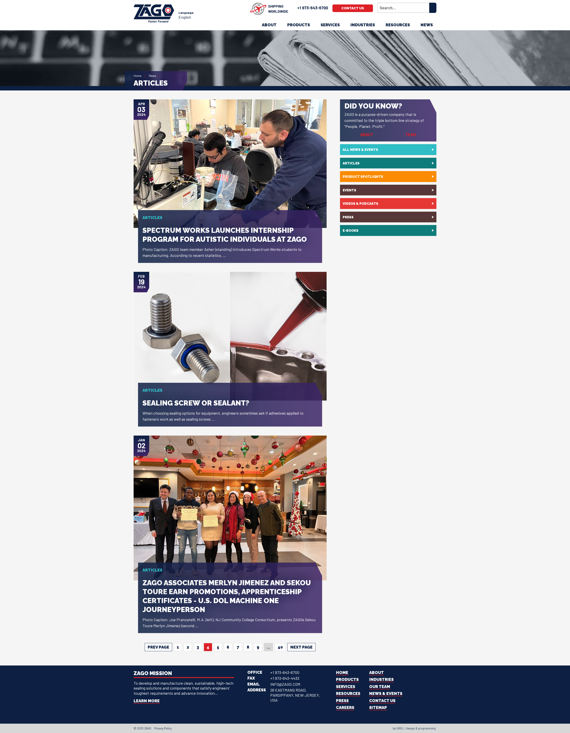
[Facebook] (274, 728)
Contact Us (352, 8)
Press (348, 217)
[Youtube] (290, 728)
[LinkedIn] (282, 728)
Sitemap (378, 707)
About (269, 25)
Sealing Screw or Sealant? (195, 403)
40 (280, 647)
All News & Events (360, 150)
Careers (345, 707)
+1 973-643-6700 (312, 7)
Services (330, 25)
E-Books (350, 231)
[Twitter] (278, 728)
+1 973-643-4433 (284, 678)
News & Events (385, 693)
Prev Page (158, 647)
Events (349, 190)
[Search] (432, 8)
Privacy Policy (163, 728)
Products (298, 25)
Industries (362, 25)
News (427, 25)
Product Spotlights (363, 177)
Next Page (301, 647)
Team (410, 134)
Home (137, 76)
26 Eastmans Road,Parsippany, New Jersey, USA (295, 695)
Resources (398, 25)
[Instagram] (286, 728)
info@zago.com (285, 684)
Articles (351, 163)
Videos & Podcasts (360, 204)
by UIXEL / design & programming (414, 728)
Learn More (147, 700)
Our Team (379, 686)
